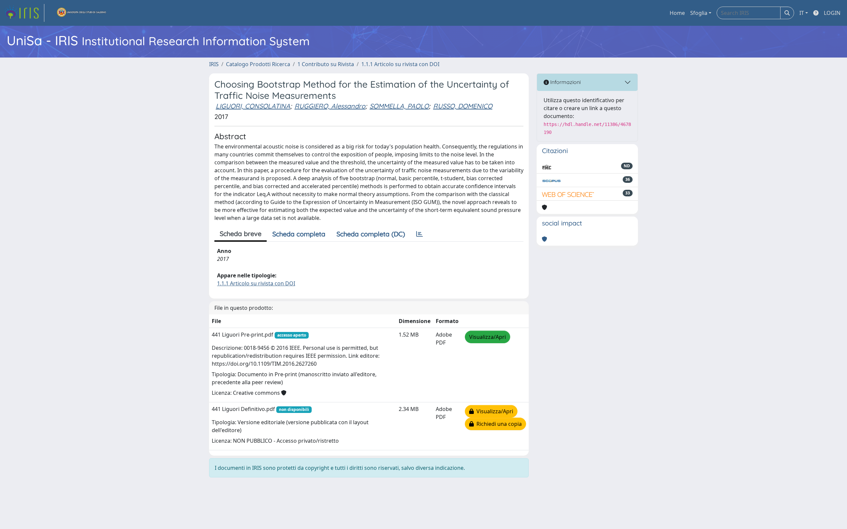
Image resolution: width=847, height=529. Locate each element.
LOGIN (832, 13)
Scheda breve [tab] (240, 233)
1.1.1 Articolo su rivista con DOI (400, 64)
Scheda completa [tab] (298, 234)
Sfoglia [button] (698, 13)
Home (677, 13)
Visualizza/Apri (487, 337)
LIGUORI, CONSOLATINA (253, 106)
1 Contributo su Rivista (325, 64)
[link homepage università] (82, 13)
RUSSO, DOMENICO (462, 106)
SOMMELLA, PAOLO (399, 106)
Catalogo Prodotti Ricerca (258, 64)
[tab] (419, 234)
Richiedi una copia (498, 423)
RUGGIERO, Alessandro (329, 106)
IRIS (214, 64)
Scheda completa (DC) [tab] (370, 234)
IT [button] (801, 13)
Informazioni (565, 82)
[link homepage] (24, 13)
